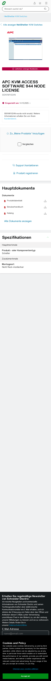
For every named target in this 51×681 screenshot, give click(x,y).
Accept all (25, 676)
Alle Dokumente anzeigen (18, 221)
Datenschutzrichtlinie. (18, 625)
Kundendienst (10, 119)
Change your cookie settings (25, 669)
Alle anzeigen (22, 25)
